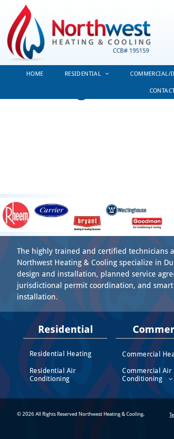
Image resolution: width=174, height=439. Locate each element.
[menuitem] (35, 73)
